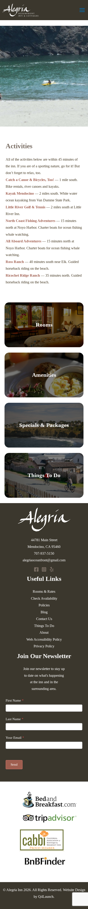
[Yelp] (51, 569)
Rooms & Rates (44, 591)
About (44, 632)
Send (14, 764)
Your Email (15, 737)
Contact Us (44, 619)
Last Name (14, 719)
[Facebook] (36, 569)
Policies (44, 605)
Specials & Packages (44, 425)
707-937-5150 (44, 553)
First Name (15, 700)
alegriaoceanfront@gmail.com (44, 560)
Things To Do (44, 475)
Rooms (44, 325)
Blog (44, 612)
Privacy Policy (44, 646)
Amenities (44, 375)
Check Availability (44, 598)
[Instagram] (44, 569)
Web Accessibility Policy (44, 639)
